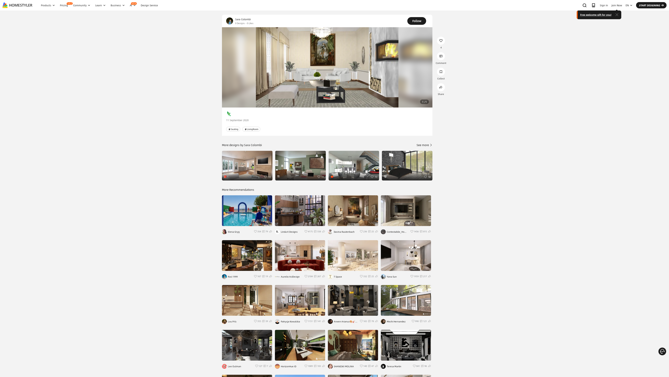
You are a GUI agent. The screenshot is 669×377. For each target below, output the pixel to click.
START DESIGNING (649, 5)
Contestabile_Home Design (397, 232)
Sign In (604, 5)
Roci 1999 (233, 276)
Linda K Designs (289, 232)
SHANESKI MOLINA (344, 366)
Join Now (617, 5)
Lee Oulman (234, 366)
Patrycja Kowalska (290, 321)
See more (423, 145)
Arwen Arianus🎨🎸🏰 (344, 321)
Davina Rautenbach (344, 232)
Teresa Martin (394, 366)
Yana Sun (392, 276)
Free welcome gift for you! (596, 14)
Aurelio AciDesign (290, 276)
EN (627, 5)
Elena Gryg (234, 232)
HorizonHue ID (288, 366)
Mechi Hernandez (396, 321)
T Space (338, 276)
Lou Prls (232, 321)
